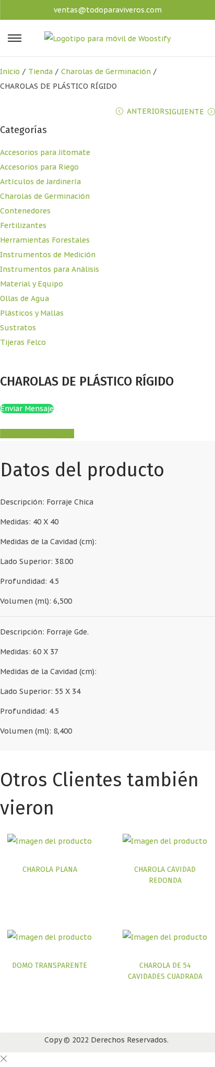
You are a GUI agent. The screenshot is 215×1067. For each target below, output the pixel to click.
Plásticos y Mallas (32, 313)
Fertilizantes (23, 225)
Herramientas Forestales (45, 240)
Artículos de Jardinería (40, 181)
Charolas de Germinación (106, 71)
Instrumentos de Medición (47, 254)
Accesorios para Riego (39, 167)
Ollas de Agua (24, 298)
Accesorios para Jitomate (45, 152)
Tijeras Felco (23, 342)
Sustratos (18, 327)
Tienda (40, 71)
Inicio (10, 71)
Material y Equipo (31, 284)
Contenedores (25, 210)
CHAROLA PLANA (49, 869)
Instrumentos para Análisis (49, 269)
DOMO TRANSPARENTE (49, 965)
